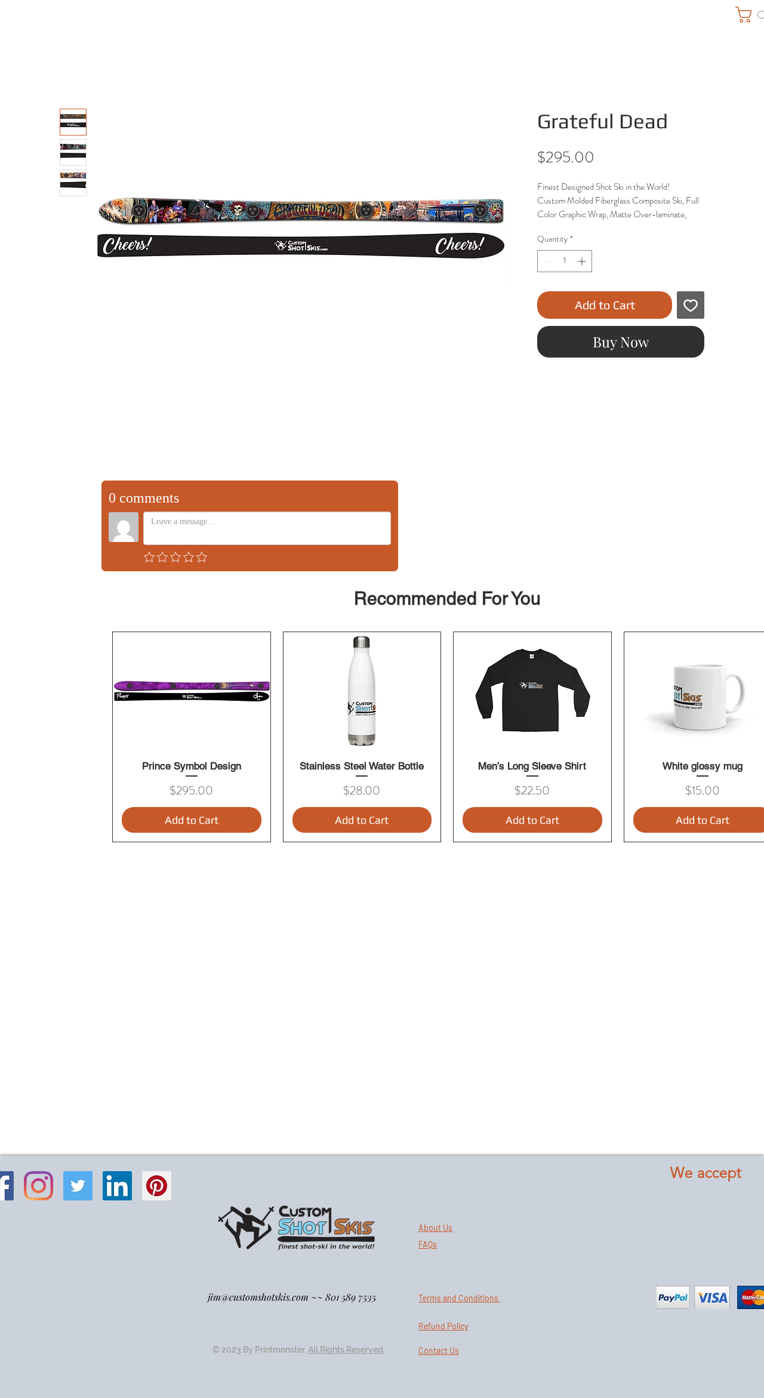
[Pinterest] (156, 1185)
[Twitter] (78, 1185)
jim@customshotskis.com (258, 1297)
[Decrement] (546, 261)
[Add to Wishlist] (690, 305)
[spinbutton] (564, 261)
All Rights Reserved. (346, 1349)
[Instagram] (38, 1185)
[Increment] (582, 261)
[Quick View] (191, 691)
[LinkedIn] (117, 1185)
